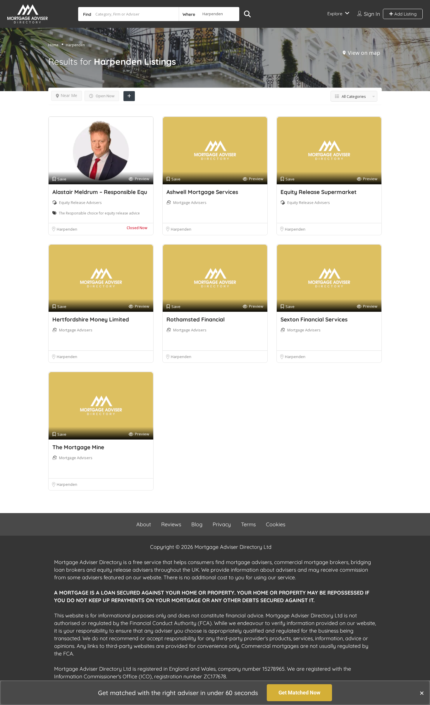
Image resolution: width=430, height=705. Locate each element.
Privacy (222, 524)
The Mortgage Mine (78, 447)
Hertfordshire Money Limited (90, 319)
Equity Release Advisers (80, 202)
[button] (421, 693)
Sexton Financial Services (314, 319)
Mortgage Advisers (190, 202)
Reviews (171, 524)
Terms (248, 524)
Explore (334, 13)
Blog (196, 524)
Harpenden (67, 229)
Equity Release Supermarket (319, 191)
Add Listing (405, 14)
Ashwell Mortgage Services (202, 191)
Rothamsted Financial (195, 319)
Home (53, 44)
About (143, 524)
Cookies (275, 524)
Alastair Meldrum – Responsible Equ (99, 191)
